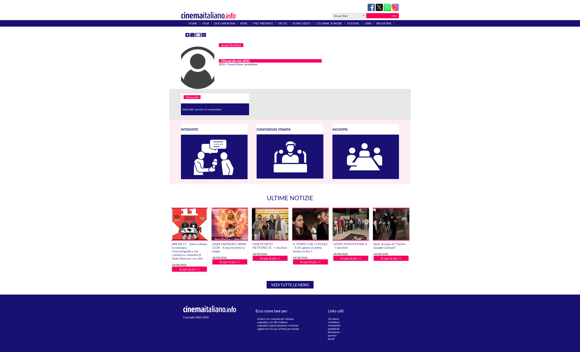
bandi (331, 338)
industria (383, 23)
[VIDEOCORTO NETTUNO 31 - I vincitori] (270, 224)
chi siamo (333, 318)
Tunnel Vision (235, 64)
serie (244, 23)
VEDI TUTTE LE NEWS (290, 284)
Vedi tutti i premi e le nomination (202, 109)
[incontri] (365, 178)
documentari (224, 23)
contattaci (334, 322)
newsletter (334, 325)
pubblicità (333, 328)
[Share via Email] (198, 35)
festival (353, 23)
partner (332, 335)
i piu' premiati (263, 23)
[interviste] (214, 178)
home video (301, 23)
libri (368, 23)
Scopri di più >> (189, 269)
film (205, 23)
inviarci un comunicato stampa (275, 318)
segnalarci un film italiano (272, 322)
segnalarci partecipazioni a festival (277, 325)
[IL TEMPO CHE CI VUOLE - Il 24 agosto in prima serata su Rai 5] (310, 224)
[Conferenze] (290, 177)
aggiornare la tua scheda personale (278, 328)
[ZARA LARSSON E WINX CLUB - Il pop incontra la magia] (230, 224)
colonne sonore (329, 23)
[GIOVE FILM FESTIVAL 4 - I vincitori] (351, 224)
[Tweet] (380, 10)
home (192, 23)
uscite (282, 23)
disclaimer (334, 332)
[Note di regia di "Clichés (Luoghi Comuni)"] (391, 224)
